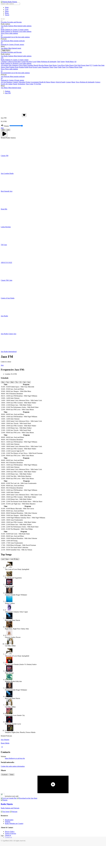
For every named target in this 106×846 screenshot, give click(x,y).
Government (35, 82)
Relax (7, 13)
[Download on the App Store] (27, 798)
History (53, 82)
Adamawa (15, 65)
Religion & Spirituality (87, 82)
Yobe (80, 67)
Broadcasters (9, 820)
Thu (16, 382)
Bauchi (36, 65)
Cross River (61, 65)
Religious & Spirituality (49, 61)
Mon (3, 382)
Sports (15, 84)
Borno (55, 65)
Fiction (28, 82)
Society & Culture (7, 84)
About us (8, 835)
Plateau (71, 67)
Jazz (2, 128)
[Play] (4, 134)
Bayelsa (41, 65)
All (75, 61)
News (78, 82)
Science (97, 82)
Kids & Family (61, 82)
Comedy (15, 82)
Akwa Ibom (23, 65)
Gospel (23, 61)
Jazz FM (8, 93)
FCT (91, 65)
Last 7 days (5, 559)
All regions (4, 65)
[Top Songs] (5, 811)
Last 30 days (15, 559)
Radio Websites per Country (14, 823)
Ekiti (79, 65)
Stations (7, 91)
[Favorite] (24, 115)
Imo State (101, 65)
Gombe (95, 65)
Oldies (39, 61)
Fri (20, 382)
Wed (12, 382)
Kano (17, 67)
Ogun (55, 67)
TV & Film (37, 84)
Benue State (48, 65)
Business (9, 82)
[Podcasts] (13, 811)
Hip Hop (29, 61)
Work (7, 7)
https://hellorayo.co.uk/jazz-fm (15, 758)
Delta (67, 65)
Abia (10, 65)
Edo (75, 65)
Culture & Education (14, 61)
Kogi (30, 67)
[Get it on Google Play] (9, 798)
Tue (7, 382)
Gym (6, 9)
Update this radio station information (13, 766)
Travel (7, 15)
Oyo (67, 67)
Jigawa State (5, 67)
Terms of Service (10, 833)
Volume (6, 126)
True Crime (29, 84)
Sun (29, 382)
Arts (4, 82)
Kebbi (26, 67)
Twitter (12, 774)
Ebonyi (71, 65)
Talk (58, 61)
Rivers (76, 67)
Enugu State (85, 65)
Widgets (7, 821)
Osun (63, 67)
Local (34, 61)
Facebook (5, 774)
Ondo (59, 67)
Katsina (21, 67)
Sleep (7, 11)
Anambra (30, 65)
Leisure (68, 82)
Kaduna (12, 67)
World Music (69, 61)
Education (22, 82)
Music (73, 82)
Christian (4, 61)
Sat (24, 382)
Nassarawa (45, 67)
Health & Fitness (44, 82)
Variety (62, 61)
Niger (51, 67)
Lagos (39, 67)
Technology (21, 84)
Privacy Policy (9, 831)
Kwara (35, 67)
